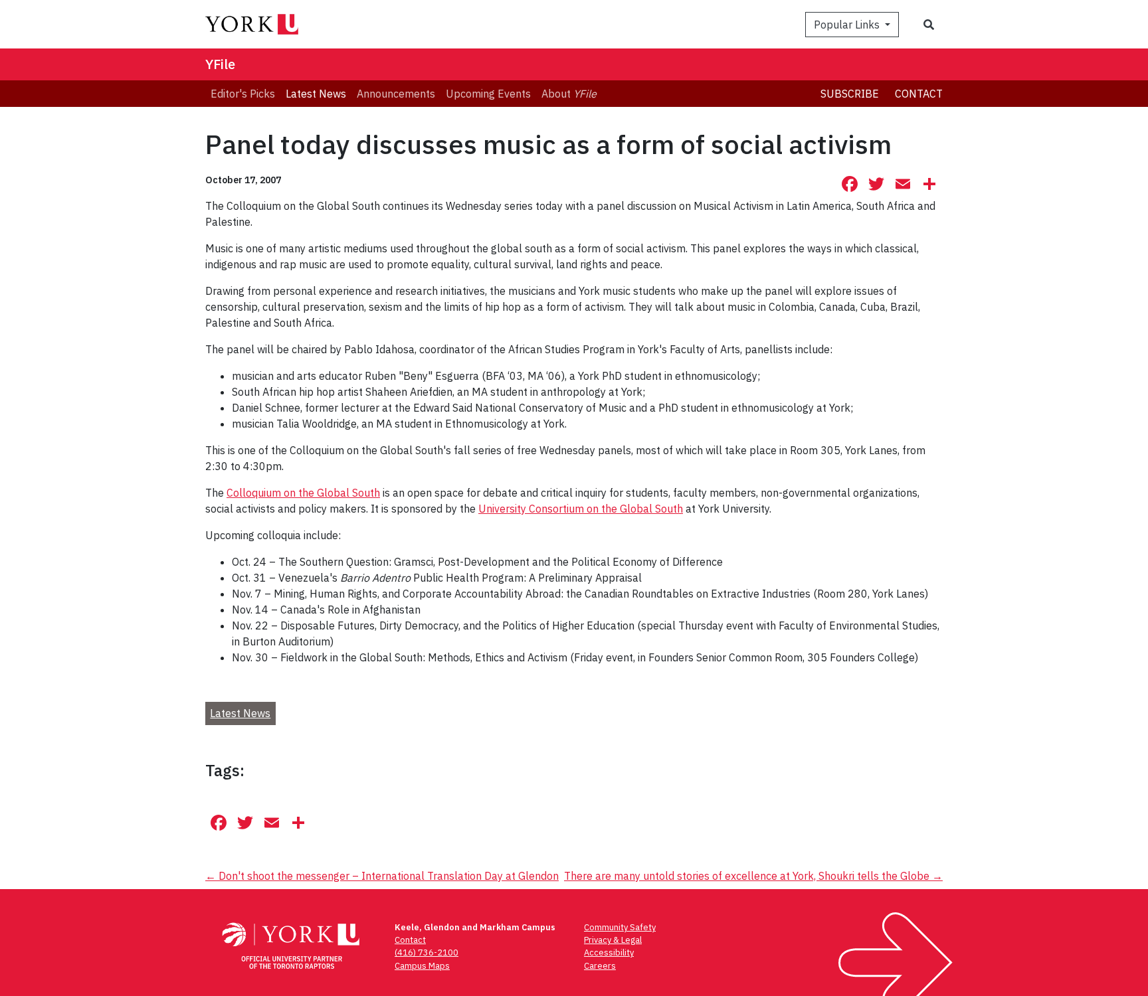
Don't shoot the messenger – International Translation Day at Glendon (382, 875)
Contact (919, 93)
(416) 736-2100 (426, 952)
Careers (600, 965)
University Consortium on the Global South (580, 508)
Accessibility (609, 952)
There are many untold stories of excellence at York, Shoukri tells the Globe (753, 875)
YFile (220, 64)
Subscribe (849, 93)
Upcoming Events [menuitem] (488, 93)
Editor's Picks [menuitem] (243, 93)
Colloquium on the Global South (303, 492)
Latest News (240, 713)
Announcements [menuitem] (396, 93)
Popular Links (848, 24)
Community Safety (620, 927)
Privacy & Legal (613, 940)
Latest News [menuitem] (316, 93)
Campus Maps (422, 965)
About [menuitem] (569, 93)
